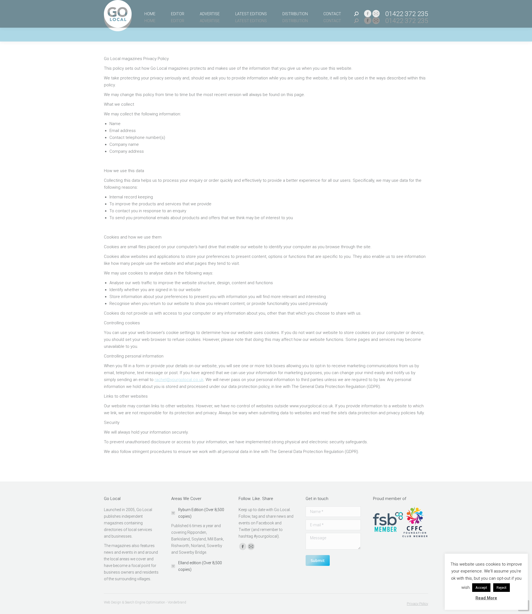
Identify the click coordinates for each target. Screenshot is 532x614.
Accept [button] (481, 587)
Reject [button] (502, 587)
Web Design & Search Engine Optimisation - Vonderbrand (145, 602)
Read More (486, 597)
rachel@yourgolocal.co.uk (179, 379)
